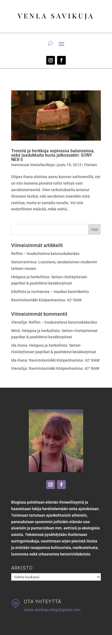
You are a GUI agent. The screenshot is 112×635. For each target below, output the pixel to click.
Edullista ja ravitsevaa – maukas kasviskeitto (50, 291)
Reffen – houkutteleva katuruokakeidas (45, 253)
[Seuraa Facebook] (61, 60)
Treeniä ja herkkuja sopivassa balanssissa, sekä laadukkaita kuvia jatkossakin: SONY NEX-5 (53, 155)
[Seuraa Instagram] (50, 60)
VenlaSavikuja (42, 165)
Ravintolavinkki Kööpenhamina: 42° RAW (46, 300)
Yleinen (90, 165)
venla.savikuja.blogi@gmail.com (52, 610)
